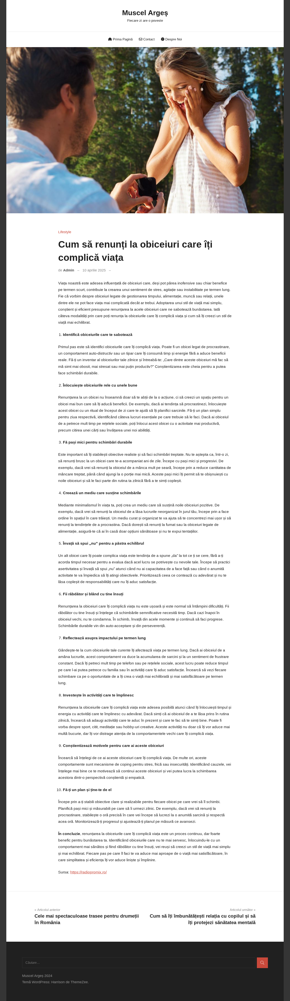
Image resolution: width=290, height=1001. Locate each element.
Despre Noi (173, 39)
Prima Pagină (122, 39)
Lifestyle (64, 232)
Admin (68, 270)
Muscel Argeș (145, 13)
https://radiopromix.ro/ (88, 872)
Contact (148, 39)
